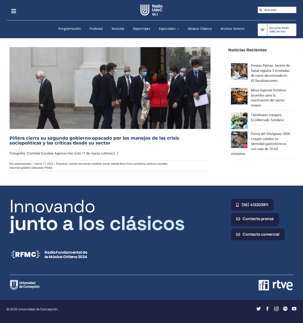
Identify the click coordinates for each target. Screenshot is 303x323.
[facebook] (267, 309)
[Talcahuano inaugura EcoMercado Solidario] (239, 115)
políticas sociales (157, 163)
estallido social (101, 163)
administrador (22, 163)
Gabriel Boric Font (121, 163)
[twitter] (258, 309)
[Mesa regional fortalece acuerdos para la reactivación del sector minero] (239, 90)
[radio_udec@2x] (151, 6)
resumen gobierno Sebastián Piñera (31, 167)
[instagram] (276, 309)
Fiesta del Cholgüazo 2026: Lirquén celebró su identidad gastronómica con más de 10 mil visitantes (261, 144)
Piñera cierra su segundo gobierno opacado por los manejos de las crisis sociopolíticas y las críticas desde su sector (94, 140)
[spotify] (285, 309)
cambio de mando (80, 163)
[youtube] (294, 309)
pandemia (139, 163)
